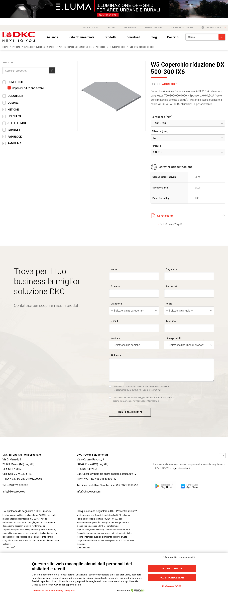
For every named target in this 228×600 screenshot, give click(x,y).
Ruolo (169, 303)
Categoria (116, 303)
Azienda (52, 37)
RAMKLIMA (14, 143)
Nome (114, 269)
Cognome (171, 269)
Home (5, 47)
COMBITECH (15, 82)
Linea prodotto (174, 338)
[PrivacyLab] (137, 590)
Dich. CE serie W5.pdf (171, 224)
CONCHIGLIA (15, 95)
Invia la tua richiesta (130, 412)
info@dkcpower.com (88, 491)
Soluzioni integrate (181, 28)
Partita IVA (171, 286)
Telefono (171, 321)
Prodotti (110, 37)
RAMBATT (14, 129)
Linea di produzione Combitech (39, 47)
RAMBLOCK (15, 136)
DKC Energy (130, 28)
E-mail (114, 321)
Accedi (111, 28)
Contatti (173, 37)
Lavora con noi (90, 28)
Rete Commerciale (81, 37)
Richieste (116, 355)
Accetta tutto (172, 568)
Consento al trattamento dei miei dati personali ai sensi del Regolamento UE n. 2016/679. (141, 388)
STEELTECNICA (17, 123)
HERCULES (14, 116)
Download (133, 37)
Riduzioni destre (117, 47)
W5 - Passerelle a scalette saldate (75, 47)
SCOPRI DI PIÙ (9, 548)
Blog (154, 37)
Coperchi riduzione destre (142, 47)
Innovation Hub (153, 28)
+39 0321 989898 (17, 485)
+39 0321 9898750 (127, 485)
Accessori (100, 47)
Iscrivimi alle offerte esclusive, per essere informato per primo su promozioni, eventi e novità (144, 399)
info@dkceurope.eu (14, 491)
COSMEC (13, 102)
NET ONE (13, 109)
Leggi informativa (151, 390)
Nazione (115, 338)
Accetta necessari (172, 577)
